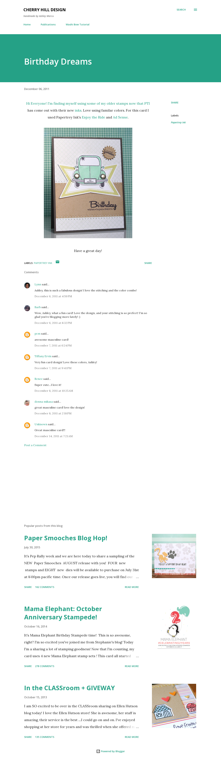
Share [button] (175, 102)
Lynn (38, 284)
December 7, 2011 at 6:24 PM (53, 345)
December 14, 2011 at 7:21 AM (54, 436)
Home (27, 24)
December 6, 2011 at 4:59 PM (53, 296)
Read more (132, 587)
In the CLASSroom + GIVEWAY (69, 688)
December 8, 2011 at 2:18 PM (53, 413)
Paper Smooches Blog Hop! (65, 538)
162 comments (44, 587)
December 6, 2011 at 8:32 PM (53, 323)
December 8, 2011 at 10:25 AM (54, 390)
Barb (38, 307)
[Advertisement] (82, 481)
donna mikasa (44, 401)
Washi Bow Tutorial (77, 24)
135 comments (44, 737)
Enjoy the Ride (93, 117)
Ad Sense (120, 117)
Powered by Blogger (112, 751)
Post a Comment (35, 445)
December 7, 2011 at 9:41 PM (53, 368)
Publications (48, 24)
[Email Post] (57, 263)
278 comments (44, 666)
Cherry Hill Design (44, 9)
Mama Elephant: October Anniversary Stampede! (63, 613)
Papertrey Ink (178, 122)
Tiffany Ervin (43, 356)
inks (78, 110)
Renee (39, 378)
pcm (37, 333)
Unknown (41, 424)
